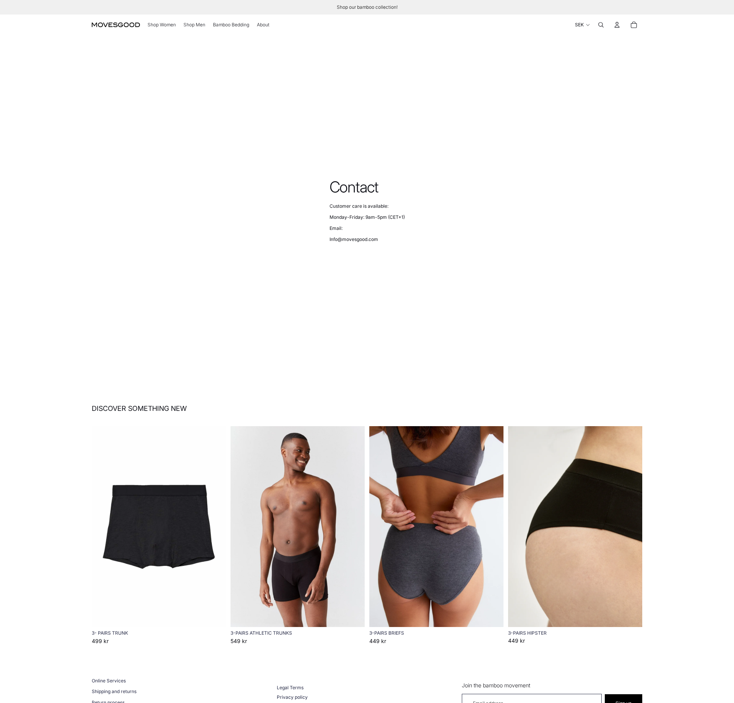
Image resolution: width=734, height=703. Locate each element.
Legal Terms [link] (290, 687)
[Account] (617, 24)
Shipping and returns (114, 691)
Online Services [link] (109, 681)
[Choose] (214, 615)
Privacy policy (292, 697)
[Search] (601, 24)
